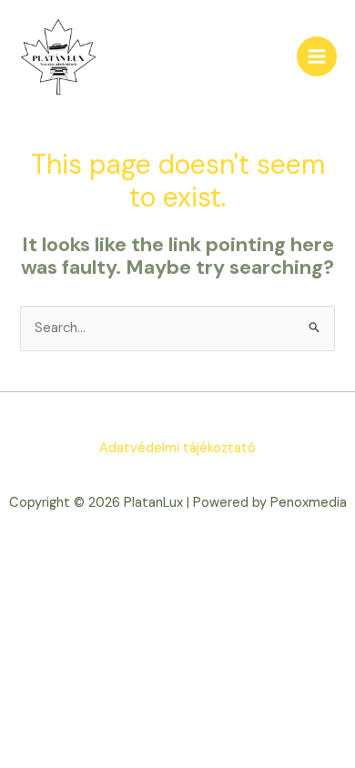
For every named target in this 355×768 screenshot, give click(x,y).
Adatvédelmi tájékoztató (177, 448)
